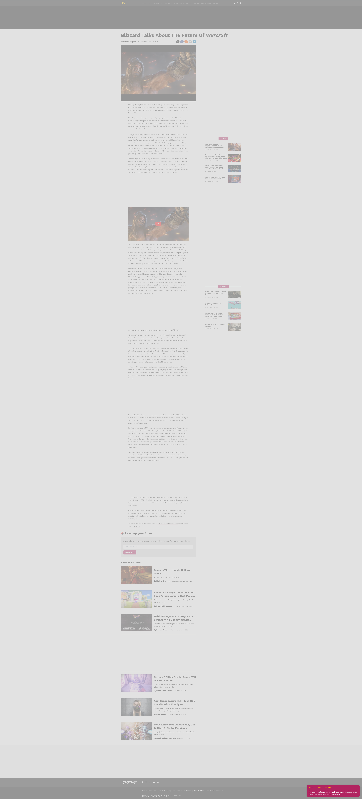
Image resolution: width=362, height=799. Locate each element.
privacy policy (335, 792)
